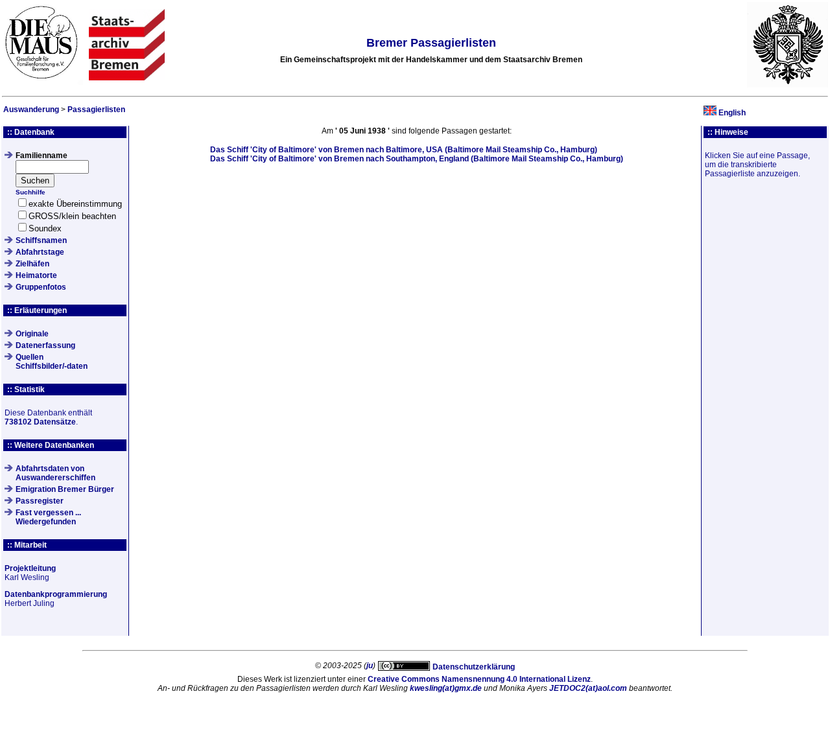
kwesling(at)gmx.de (446, 688)
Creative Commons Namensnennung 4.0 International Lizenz (479, 679)
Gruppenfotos (41, 287)
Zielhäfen (32, 263)
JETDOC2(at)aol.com (588, 688)
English (732, 112)
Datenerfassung (45, 345)
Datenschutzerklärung (474, 666)
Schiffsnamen (41, 240)
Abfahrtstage (40, 252)
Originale (32, 333)
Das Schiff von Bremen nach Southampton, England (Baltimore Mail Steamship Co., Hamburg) (416, 158)
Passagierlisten (96, 109)
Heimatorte (36, 275)
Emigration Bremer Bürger (65, 489)
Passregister (40, 501)
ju (369, 665)
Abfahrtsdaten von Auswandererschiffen (55, 473)
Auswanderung (31, 109)
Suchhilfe (30, 192)
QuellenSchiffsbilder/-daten (52, 362)
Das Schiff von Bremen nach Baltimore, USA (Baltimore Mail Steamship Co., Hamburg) (403, 149)
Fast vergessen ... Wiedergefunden (48, 517)
